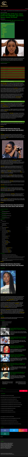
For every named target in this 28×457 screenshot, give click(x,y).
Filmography (3, 35)
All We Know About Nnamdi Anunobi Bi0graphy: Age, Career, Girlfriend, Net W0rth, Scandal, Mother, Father (17, 346)
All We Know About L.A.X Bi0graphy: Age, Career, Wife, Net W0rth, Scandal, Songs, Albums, (17, 364)
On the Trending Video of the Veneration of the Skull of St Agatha (7, 395)
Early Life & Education (4, 26)
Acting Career (4, 28)
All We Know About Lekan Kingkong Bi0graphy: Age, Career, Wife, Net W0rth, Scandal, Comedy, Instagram (17, 355)
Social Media (3, 37)
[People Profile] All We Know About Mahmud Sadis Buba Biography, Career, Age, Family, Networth (18, 338)
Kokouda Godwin (12, 334)
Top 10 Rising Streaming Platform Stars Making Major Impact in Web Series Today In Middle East (10, 406)
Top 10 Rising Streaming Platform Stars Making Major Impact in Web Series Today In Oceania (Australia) (11, 404)
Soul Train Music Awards (5, 32)
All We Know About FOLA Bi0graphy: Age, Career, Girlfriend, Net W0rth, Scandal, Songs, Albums (17, 373)
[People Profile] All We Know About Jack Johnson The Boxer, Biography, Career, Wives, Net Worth (18, 329)
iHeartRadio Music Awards (5, 31)
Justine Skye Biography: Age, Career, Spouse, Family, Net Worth (7, 24)
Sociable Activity (4, 29)
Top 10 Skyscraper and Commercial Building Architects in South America (8, 408)
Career (2, 27)
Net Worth (3, 36)
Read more (2, 436)
